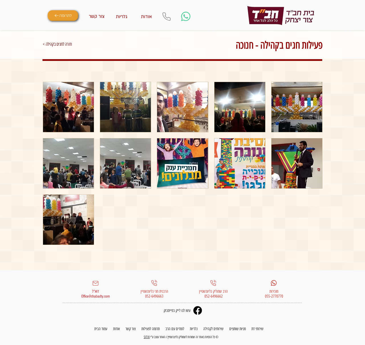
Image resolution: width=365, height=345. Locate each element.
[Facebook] (197, 310)
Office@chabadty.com (95, 296)
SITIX (147, 337)
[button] (68, 107)
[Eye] (280, 15)
